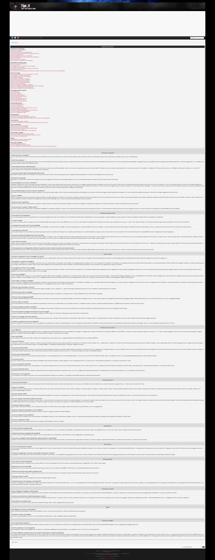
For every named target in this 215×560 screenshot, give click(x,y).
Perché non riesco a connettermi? (18, 50)
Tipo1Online (40, 37)
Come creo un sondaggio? (17, 77)
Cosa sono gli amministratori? (17, 104)
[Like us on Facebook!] (12, 38)
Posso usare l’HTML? (16, 92)
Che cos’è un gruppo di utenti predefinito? (20, 111)
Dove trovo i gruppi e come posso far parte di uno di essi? (24, 107)
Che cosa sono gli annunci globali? (19, 96)
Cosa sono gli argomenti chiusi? (18, 99)
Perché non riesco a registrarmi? (18, 59)
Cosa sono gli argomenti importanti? (19, 98)
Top (11, 158)
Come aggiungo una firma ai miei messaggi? (21, 76)
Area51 (89, 529)
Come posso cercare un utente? (18, 129)
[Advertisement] (107, 23)
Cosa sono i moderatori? (16, 105)
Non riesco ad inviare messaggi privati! (19, 115)
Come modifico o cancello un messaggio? (20, 75)
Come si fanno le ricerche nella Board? (20, 125)
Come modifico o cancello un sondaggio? (20, 78)
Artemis (111, 551)
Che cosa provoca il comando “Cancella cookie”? (22, 60)
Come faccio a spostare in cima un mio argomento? (22, 88)
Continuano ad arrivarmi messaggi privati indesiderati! (23, 116)
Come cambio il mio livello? (17, 69)
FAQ (29, 37)
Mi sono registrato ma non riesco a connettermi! (21, 55)
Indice (16, 42)
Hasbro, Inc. (120, 553)
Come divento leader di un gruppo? (19, 109)
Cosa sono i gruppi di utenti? (17, 106)
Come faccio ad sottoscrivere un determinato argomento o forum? (26, 135)
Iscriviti (21, 37)
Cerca (32, 37)
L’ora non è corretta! (15, 65)
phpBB (101, 550)
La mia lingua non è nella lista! (18, 67)
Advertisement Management (110, 558)
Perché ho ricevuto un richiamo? (18, 83)
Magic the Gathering (89, 553)
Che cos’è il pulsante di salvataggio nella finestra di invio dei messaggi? (27, 86)
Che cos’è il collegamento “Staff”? (18, 112)
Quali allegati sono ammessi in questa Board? (21, 139)
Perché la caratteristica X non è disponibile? (21, 145)
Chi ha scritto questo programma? (18, 143)
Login (26, 37)
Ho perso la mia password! (17, 54)
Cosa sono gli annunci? (16, 97)
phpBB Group (49, 524)
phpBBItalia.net (106, 556)
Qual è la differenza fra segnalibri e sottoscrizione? (22, 133)
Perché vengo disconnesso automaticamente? (21, 52)
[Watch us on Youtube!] (18, 38)
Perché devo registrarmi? (16, 51)
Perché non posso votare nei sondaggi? (20, 81)
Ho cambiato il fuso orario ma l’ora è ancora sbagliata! (23, 66)
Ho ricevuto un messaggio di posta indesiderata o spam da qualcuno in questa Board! (30, 118)
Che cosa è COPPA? (15, 58)
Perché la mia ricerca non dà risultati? (19, 127)
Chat (36, 37)
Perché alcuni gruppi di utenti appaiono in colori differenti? (24, 110)
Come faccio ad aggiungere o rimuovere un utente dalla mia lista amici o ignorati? (29, 122)
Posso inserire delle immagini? (18, 95)
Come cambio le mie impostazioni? (19, 63)
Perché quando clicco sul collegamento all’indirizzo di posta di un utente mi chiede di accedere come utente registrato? (38, 70)
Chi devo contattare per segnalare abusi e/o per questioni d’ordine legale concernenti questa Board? (34, 146)
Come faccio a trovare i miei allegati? (19, 140)
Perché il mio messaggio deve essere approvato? (22, 87)
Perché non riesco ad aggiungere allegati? (20, 82)
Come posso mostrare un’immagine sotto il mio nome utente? (25, 68)
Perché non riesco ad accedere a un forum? (21, 80)
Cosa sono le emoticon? (16, 93)
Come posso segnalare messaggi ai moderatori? (22, 84)
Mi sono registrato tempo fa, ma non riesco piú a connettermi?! (25, 57)
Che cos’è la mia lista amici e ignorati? (19, 121)
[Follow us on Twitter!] (15, 38)
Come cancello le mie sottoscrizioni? (19, 136)
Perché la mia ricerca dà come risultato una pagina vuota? (24, 128)
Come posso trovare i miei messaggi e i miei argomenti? (23, 130)
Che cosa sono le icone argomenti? (19, 101)
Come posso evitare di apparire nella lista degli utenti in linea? (25, 53)
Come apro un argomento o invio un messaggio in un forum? (24, 74)
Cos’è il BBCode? (15, 91)
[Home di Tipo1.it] (23, 8)
